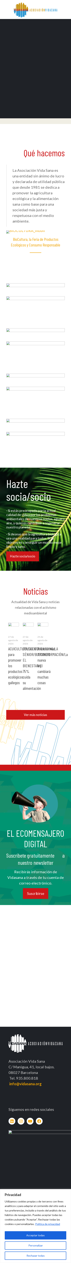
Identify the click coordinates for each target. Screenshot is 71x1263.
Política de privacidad (47, 1224)
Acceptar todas (35, 1235)
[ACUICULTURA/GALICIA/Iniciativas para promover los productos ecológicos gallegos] (13, 626)
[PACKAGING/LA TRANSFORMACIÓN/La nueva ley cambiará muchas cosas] (42, 626)
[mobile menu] (66, 7)
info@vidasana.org (25, 1083)
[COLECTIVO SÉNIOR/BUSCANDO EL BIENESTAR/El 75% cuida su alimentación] (28, 626)
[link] (35, 288)
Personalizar (35, 1245)
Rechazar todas (36, 1255)
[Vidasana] (35, 9)
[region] (35, 1226)
